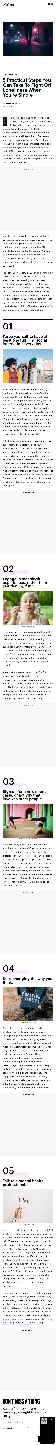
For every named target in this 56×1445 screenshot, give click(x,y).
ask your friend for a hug (30, 1322)
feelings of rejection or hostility (19, 1035)
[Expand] (43, 1419)
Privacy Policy (7, 1428)
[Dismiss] (51, 1419)
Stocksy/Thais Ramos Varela (55, 40)
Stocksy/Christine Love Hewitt (28, 838)
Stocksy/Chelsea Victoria (28, 1022)
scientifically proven (21, 1084)
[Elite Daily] (8, 4)
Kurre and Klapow (37, 276)
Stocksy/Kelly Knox (28, 1224)
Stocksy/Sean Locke (28, 626)
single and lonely (23, 117)
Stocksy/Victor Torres (28, 383)
